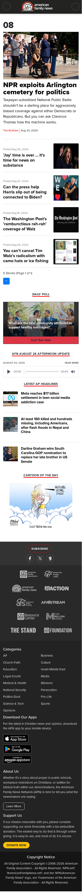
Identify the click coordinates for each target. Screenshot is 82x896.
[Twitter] (40, 558)
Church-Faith (11, 662)
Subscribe (39, 549)
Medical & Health (14, 683)
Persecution (49, 690)
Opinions (9, 710)
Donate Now (16, 845)
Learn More (13, 806)
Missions (47, 683)
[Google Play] (18, 750)
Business (47, 655)
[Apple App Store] (16, 739)
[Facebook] (30, 558)
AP (5, 655)
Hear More (72, 363)
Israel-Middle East (53, 669)
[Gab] (50, 558)
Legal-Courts (12, 676)
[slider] (41, 372)
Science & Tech (13, 704)
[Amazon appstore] (17, 760)
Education (10, 669)
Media (45, 676)
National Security (14, 690)
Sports (45, 704)
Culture (46, 662)
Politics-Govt (11, 697)
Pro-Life (46, 697)
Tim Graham (10, 130)
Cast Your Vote (41, 340)
